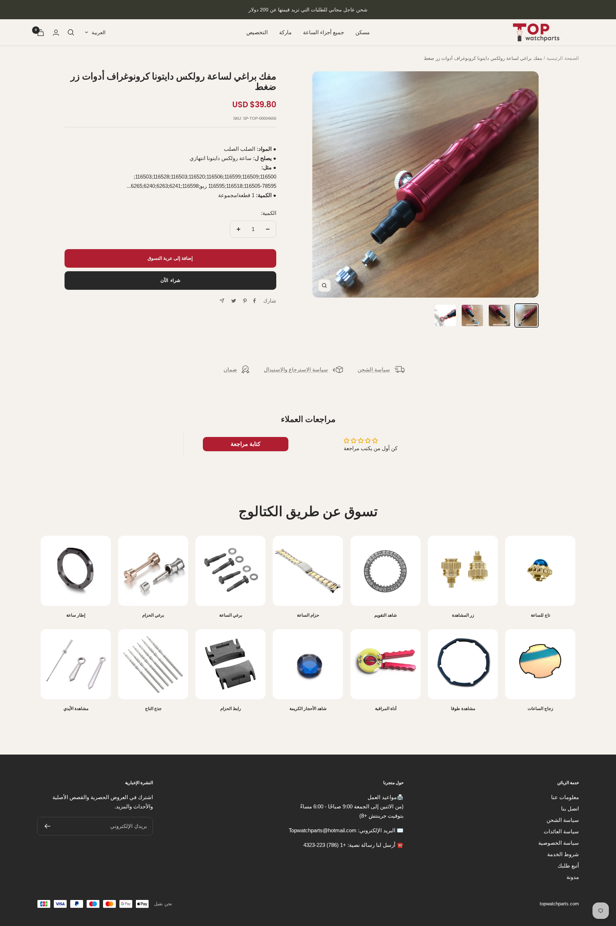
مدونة (572, 877)
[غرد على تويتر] (234, 300)
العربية (99, 32)
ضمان (230, 369)
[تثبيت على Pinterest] (245, 300)
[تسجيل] (47, 826)
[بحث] (71, 32)
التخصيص (257, 32)
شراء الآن (170, 280)
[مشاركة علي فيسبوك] (254, 300)
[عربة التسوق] (40, 32)
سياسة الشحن (374, 369)
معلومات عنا (565, 797)
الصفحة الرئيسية (562, 58)
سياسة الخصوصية (558, 843)
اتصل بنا (570, 809)
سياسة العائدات (561, 831)
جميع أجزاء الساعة (323, 32)
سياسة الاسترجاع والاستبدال (296, 369)
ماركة (285, 32)
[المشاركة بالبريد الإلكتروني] (222, 300)
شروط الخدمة (563, 854)
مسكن (362, 32)
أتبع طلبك (568, 866)
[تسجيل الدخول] (56, 33)
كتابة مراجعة (246, 444)
